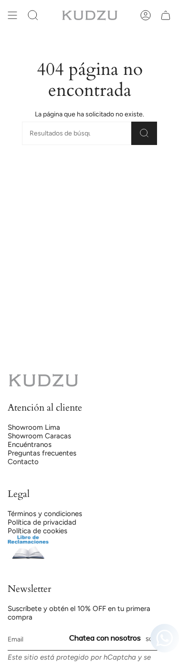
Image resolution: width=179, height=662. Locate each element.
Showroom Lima (34, 427)
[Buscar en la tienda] (144, 133)
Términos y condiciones (45, 513)
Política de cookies (37, 531)
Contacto (23, 461)
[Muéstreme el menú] (12, 15)
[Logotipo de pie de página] (43, 380)
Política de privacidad (42, 522)
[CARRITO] (166, 15)
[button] (33, 15)
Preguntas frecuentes (42, 453)
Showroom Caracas (39, 436)
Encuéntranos (30, 444)
